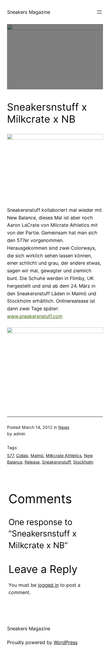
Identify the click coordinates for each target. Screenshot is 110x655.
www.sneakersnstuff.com (34, 316)
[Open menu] (99, 12)
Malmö (37, 455)
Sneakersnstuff (56, 461)
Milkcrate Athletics (64, 455)
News (63, 427)
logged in (48, 585)
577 (10, 455)
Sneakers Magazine (28, 12)
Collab (22, 455)
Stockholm (83, 461)
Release (32, 461)
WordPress (65, 642)
